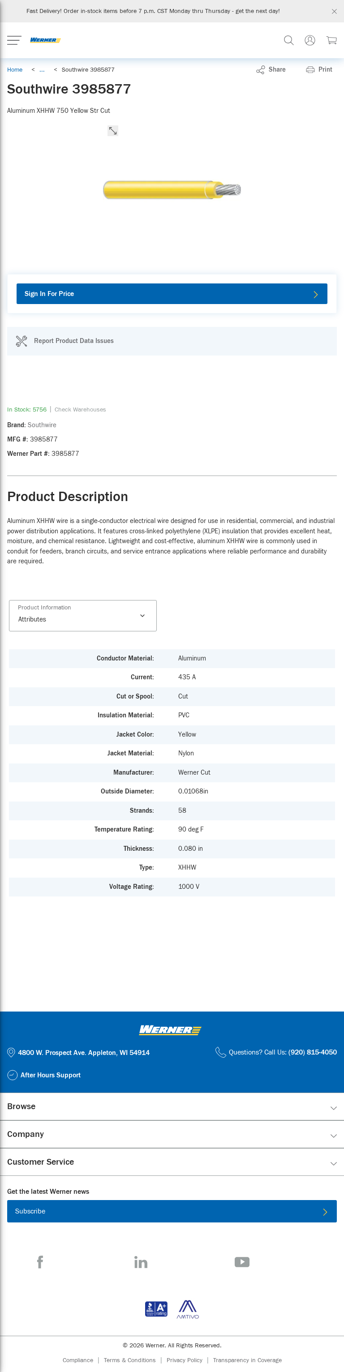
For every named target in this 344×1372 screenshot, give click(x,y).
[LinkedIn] (141, 1262)
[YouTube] (242, 1262)
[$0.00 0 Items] (331, 40)
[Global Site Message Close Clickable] (334, 11)
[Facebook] (40, 1262)
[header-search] (289, 40)
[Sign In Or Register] (310, 40)
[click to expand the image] (113, 130)
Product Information (44, 607)
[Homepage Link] (45, 40)
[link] (42, 70)
